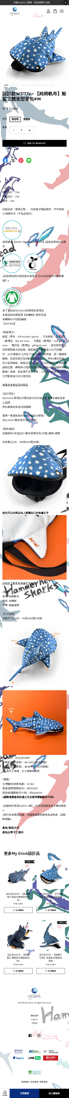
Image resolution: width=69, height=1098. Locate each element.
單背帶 (15, 119)
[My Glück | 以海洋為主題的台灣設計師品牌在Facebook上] (30, 1037)
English (34, 1019)
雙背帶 (26, 119)
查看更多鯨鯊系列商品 (15, 384)
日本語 (34, 1023)
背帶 (4, 119)
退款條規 (34, 1082)
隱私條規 (43, 1082)
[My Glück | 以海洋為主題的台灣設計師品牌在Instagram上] (39, 1037)
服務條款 (25, 1082)
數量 (4, 127)
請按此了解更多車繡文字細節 (19, 583)
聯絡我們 (34, 1016)
